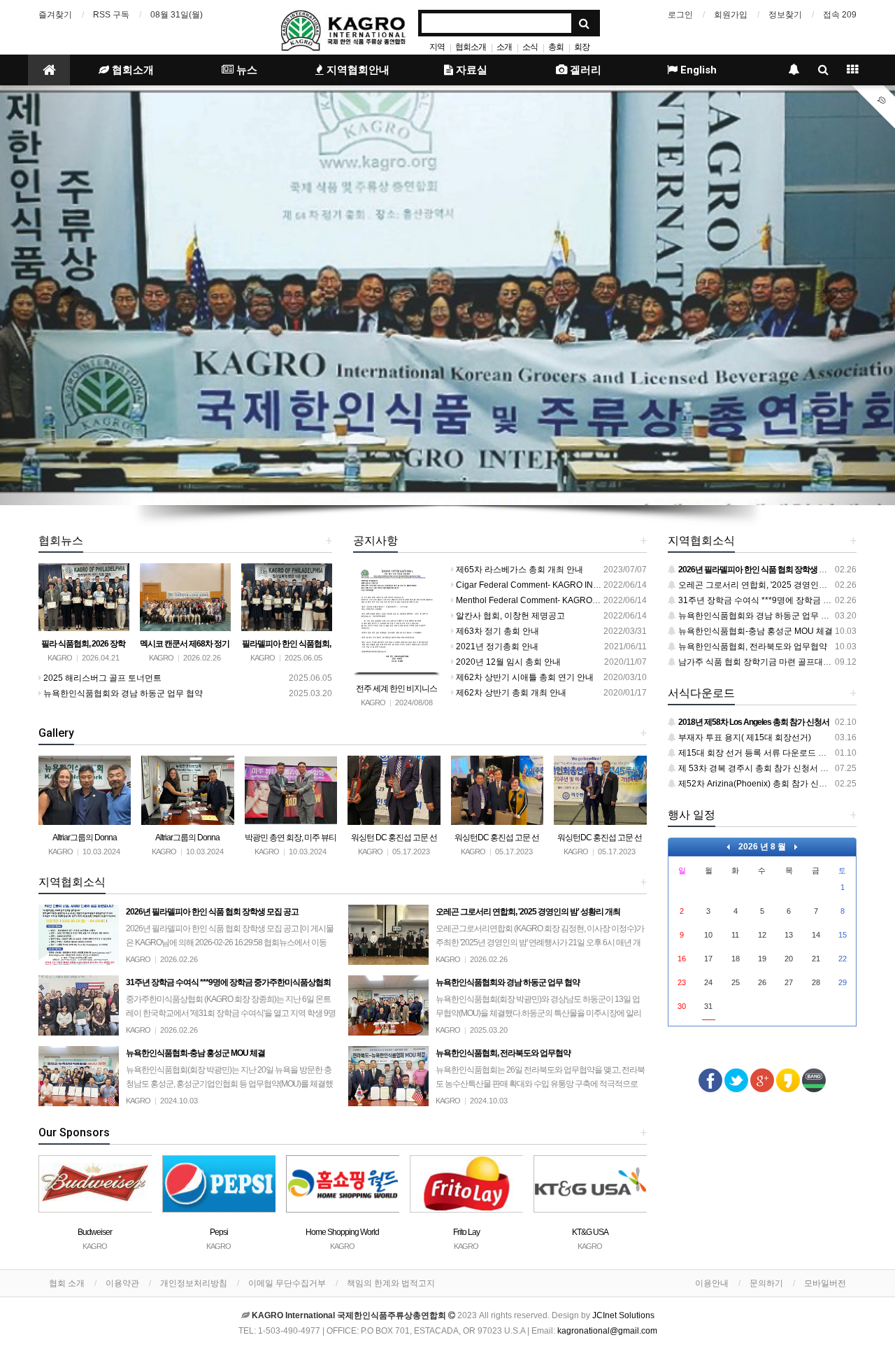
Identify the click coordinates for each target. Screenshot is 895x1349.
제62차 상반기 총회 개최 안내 (510, 693)
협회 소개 (67, 1283)
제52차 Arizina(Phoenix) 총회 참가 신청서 (756, 784)
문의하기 (766, 1283)
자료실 (470, 70)
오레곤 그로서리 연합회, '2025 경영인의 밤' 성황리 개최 (780, 585)
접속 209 (840, 15)
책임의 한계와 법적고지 (391, 1283)
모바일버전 (825, 1283)
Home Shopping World (218, 1232)
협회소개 (470, 47)
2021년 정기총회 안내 (496, 646)
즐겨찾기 (55, 15)
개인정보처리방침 (193, 1283)
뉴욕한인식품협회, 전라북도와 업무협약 (751, 646)
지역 (437, 47)
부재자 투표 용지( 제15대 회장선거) (743, 737)
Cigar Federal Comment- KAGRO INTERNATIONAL (552, 585)
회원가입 (730, 15)
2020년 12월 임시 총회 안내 (507, 662)
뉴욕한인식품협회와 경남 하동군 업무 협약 (122, 693)
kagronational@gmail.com (607, 1331)
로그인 (680, 15)
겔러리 (584, 70)
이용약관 (122, 1283)
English (697, 70)
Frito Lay (342, 1232)
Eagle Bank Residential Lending (590, 1232)
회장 (581, 47)
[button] (67, 295)
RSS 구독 (111, 15)
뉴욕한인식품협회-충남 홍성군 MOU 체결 (754, 631)
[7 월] (728, 847)
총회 (556, 47)
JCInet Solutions (623, 1315)
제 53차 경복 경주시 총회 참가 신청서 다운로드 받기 (774, 768)
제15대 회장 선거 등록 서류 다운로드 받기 (755, 753)
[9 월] (796, 847)
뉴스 (245, 70)
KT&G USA (466, 1232)
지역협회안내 (356, 70)
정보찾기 (785, 15)
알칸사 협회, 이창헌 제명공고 (509, 616)
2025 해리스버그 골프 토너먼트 (101, 678)
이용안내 (712, 1283)
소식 (530, 47)
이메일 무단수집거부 (287, 1283)
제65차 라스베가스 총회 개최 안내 (518, 569)
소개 (504, 47)
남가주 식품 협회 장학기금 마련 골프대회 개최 (763, 662)
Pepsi (95, 1232)
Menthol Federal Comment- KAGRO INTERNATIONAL (557, 600)
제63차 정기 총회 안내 (496, 631)
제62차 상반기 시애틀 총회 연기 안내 (524, 677)
